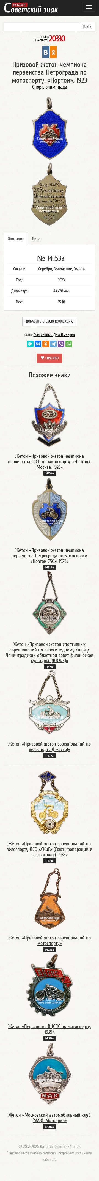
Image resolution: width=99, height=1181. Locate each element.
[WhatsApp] (68, 344)
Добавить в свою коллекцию (49, 321)
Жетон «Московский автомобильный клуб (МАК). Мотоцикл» (50, 1118)
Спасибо (51, 358)
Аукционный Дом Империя (54, 335)
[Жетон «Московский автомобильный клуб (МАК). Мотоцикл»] (50, 1073)
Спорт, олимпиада (49, 87)
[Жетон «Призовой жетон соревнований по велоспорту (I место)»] (50, 702)
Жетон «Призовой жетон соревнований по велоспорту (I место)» (49, 746)
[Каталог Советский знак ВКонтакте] (45, 51)
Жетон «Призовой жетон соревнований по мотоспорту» (49, 940)
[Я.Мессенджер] (30, 344)
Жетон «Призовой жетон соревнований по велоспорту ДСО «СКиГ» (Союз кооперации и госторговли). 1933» (49, 849)
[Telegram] (53, 344)
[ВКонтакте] (38, 344)
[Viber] (61, 344)
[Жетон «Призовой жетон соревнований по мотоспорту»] (49, 896)
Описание (16, 238)
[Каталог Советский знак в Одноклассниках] (53, 51)
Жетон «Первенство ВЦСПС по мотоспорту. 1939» (49, 1029)
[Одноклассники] (45, 344)
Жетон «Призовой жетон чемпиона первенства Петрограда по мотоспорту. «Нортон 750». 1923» (50, 555)
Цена (36, 238)
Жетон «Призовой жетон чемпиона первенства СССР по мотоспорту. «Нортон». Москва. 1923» (49, 461)
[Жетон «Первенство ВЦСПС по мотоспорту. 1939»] (49, 985)
